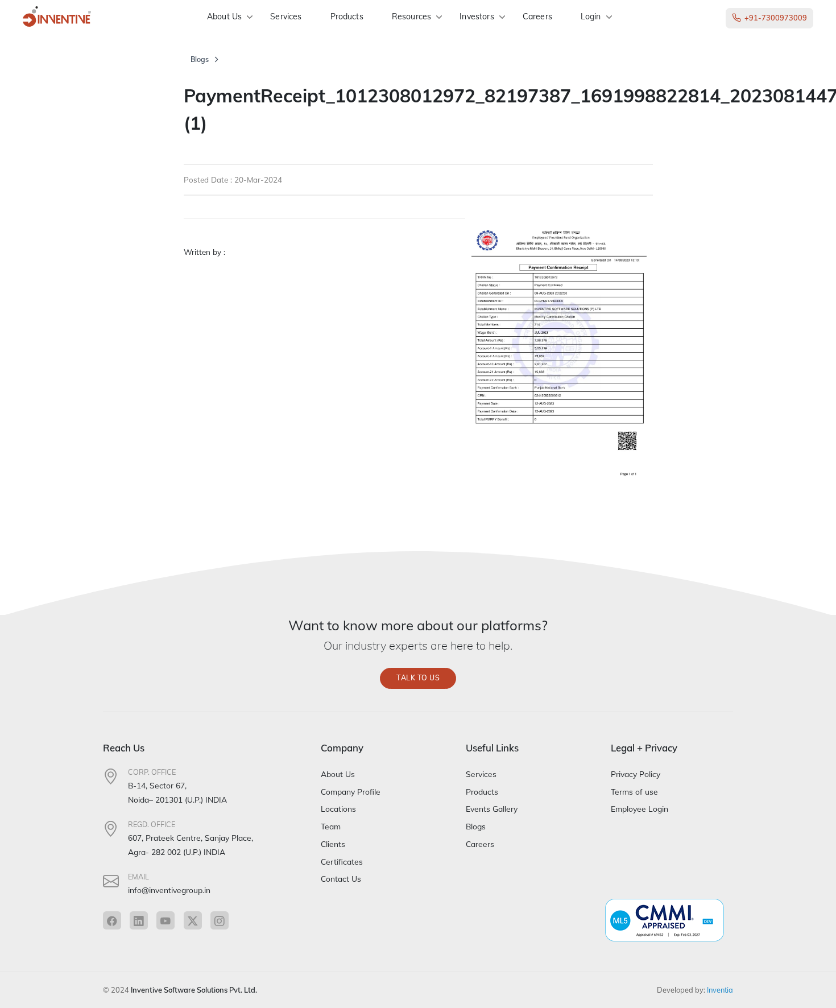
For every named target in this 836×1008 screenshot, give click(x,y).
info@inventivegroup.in (169, 890)
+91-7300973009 (775, 17)
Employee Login (639, 808)
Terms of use (634, 791)
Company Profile (350, 791)
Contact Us (341, 878)
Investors (477, 16)
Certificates (342, 861)
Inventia (720, 989)
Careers (537, 16)
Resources (411, 16)
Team (331, 826)
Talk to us (418, 678)
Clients (333, 844)
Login (591, 16)
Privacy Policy (635, 774)
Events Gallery (492, 808)
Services (285, 16)
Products (346, 16)
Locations (338, 808)
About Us (224, 16)
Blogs (200, 59)
